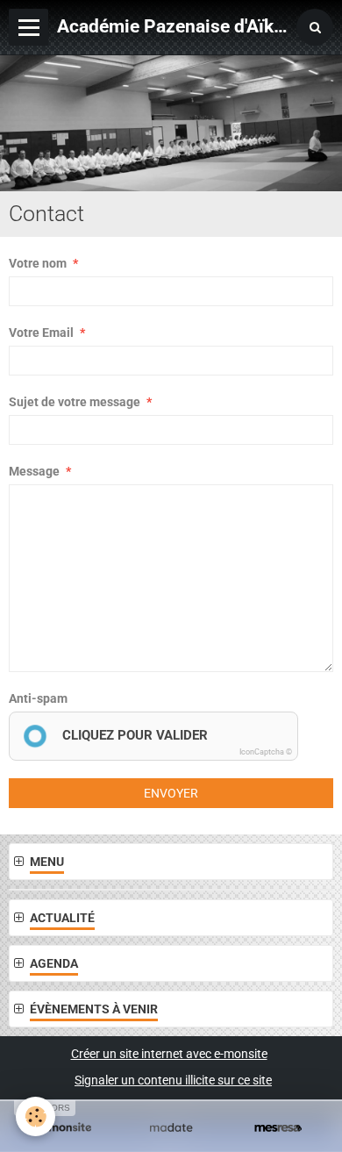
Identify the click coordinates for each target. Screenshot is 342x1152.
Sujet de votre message (74, 402)
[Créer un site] (64, 1128)
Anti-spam (38, 698)
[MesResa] (278, 1128)
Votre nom (38, 263)
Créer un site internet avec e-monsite (169, 1054)
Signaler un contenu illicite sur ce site (173, 1080)
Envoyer (171, 793)
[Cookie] (35, 1116)
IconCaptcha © (265, 752)
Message (34, 471)
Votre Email (41, 333)
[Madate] (171, 1128)
